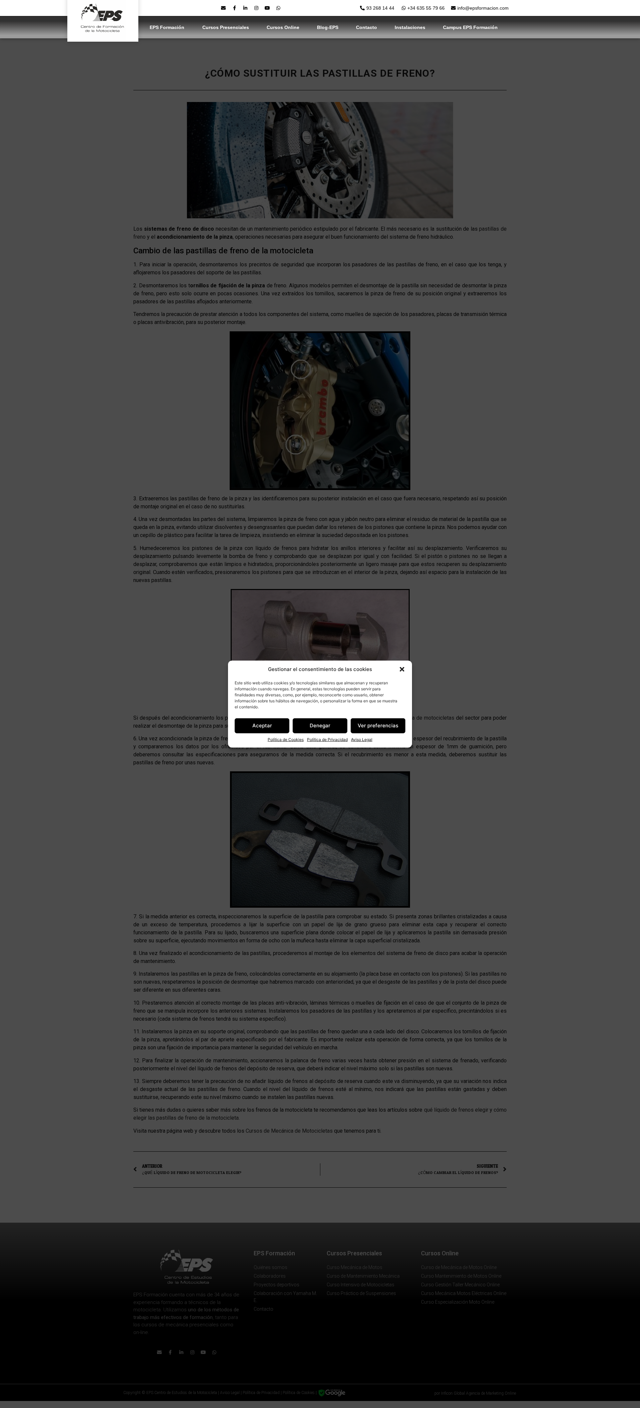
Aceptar (262, 725)
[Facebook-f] (234, 8)
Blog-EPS (327, 27)
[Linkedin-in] (245, 8)
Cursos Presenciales (225, 27)
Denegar (320, 725)
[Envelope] (223, 8)
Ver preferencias (378, 725)
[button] (402, 669)
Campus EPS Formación (470, 27)
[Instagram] (256, 8)
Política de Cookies (286, 739)
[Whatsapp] (278, 8)
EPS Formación (167, 27)
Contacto (366, 27)
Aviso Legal (361, 739)
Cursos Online (283, 27)
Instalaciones (410, 27)
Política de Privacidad (327, 739)
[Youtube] (267, 8)
